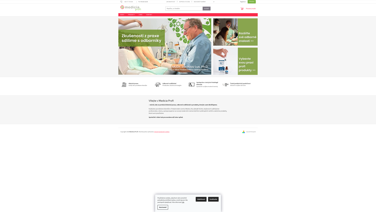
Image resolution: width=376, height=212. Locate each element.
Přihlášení (251, 2)
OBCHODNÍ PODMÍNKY (200, 2)
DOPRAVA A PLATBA (184, 2)
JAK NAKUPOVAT (170, 2)
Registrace (243, 2)
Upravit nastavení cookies (161, 132)
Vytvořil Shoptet (251, 132)
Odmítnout (201, 199)
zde (183, 202)
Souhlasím (213, 199)
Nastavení (162, 207)
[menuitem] (122, 14)
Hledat (206, 8)
